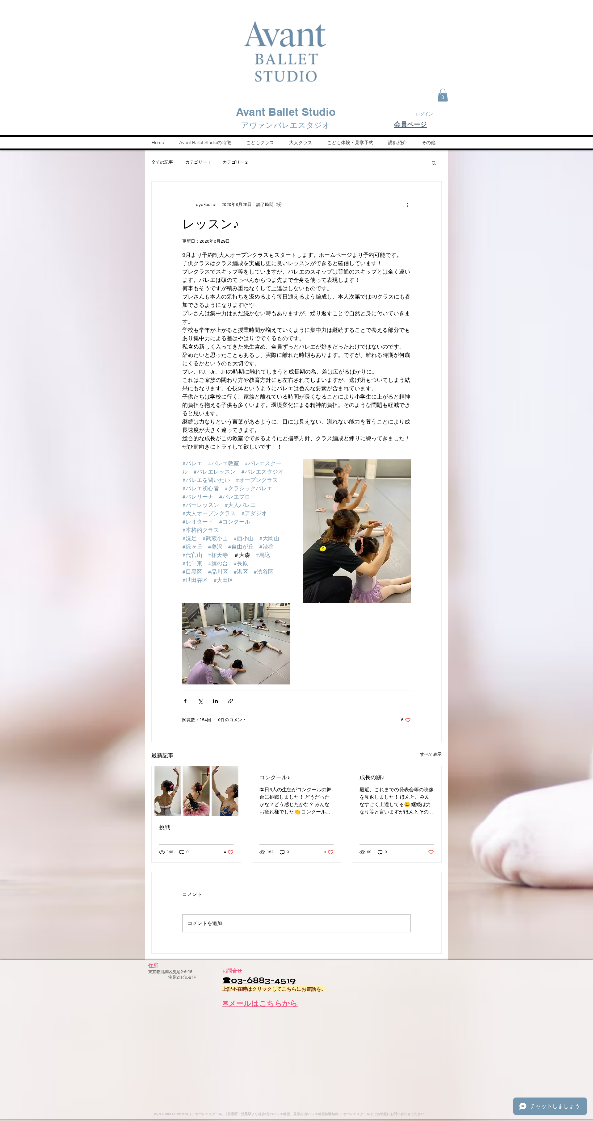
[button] (442, 95)
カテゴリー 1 (197, 162)
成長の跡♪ (372, 777)
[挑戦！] (196, 791)
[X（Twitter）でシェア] (200, 701)
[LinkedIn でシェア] (215, 701)
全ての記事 (162, 162)
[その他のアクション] (407, 205)
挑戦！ (167, 827)
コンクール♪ (274, 777)
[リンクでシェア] (230, 701)
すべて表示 (431, 754)
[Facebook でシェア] (185, 701)
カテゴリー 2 (235, 162)
